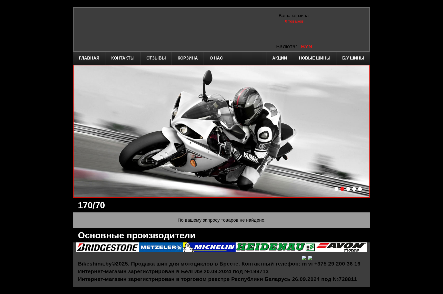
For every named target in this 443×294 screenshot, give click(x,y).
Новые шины (314, 58)
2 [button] (342, 189)
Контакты (123, 58)
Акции (279, 58)
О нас (216, 58)
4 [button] (354, 189)
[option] (221, 131)
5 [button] (360, 189)
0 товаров (294, 21)
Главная (89, 58)
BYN (306, 46)
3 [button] (348, 189)
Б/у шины (353, 58)
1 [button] (336, 189)
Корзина (188, 58)
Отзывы (156, 58)
